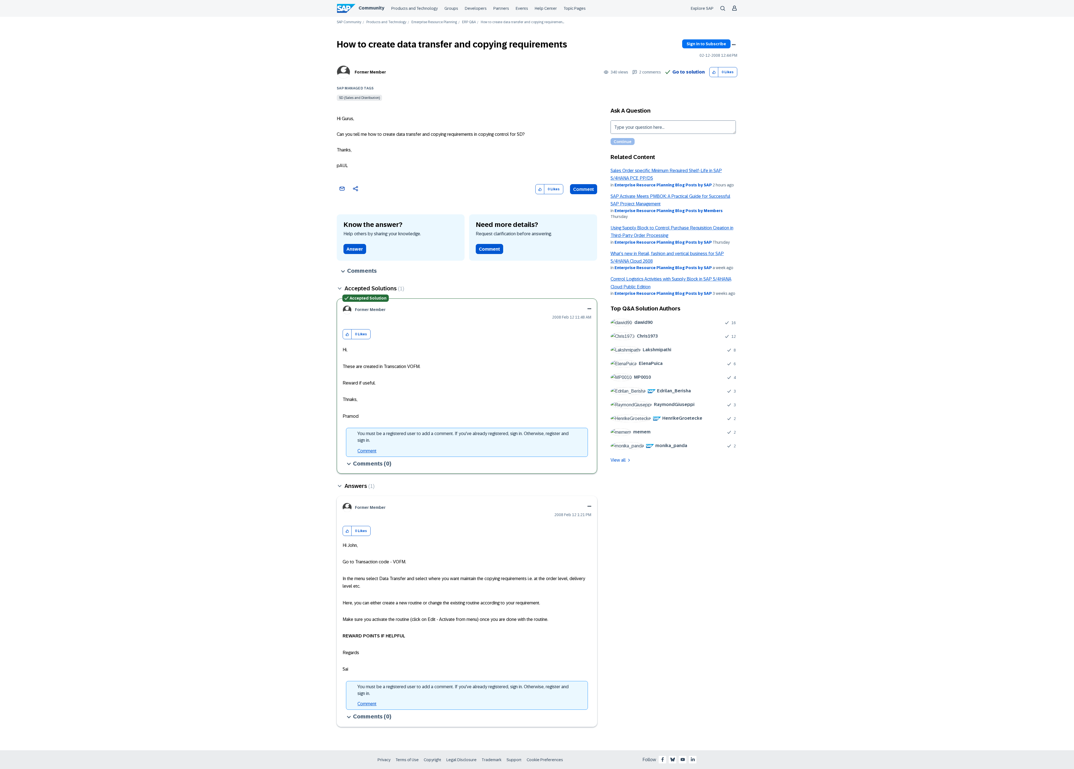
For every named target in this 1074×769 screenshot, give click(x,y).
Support (514, 760)
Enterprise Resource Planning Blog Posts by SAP (663, 185)
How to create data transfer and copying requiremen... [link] (522, 22)
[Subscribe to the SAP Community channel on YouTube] (682, 759)
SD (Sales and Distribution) (359, 98)
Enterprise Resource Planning (434, 22)
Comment (583, 189)
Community (371, 8)
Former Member (370, 72)
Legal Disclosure (461, 760)
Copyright (432, 760)
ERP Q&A (469, 22)
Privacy (384, 760)
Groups (451, 8)
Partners (501, 8)
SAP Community (349, 22)
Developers (476, 8)
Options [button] (733, 44)
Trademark (491, 760)
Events (522, 8)
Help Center (546, 8)
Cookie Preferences (545, 760)
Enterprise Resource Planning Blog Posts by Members (668, 210)
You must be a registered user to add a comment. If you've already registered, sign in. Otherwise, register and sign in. (463, 437)
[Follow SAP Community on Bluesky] (672, 759)
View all (618, 460)
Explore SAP (702, 8)
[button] (714, 72)
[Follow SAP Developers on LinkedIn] (693, 759)
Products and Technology (414, 8)
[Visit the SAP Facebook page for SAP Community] (662, 759)
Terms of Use (407, 760)
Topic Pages (575, 8)
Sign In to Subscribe (706, 44)
